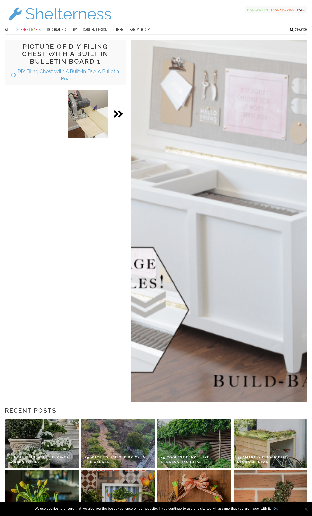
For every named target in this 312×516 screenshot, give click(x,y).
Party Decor (139, 30)
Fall (301, 10)
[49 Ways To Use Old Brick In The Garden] (118, 443)
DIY (74, 30)
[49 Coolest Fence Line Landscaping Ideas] (194, 443)
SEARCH (301, 30)
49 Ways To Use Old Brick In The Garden (115, 459)
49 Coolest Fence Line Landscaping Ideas (185, 459)
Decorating (56, 30)
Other (118, 30)
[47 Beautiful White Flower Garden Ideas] (42, 443)
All (7, 30)
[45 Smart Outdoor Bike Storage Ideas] (270, 443)
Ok (275, 508)
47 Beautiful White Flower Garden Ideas (39, 459)
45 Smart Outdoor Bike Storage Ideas (262, 459)
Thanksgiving (282, 10)
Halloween (257, 10)
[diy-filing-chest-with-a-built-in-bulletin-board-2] (88, 114)
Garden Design (95, 30)
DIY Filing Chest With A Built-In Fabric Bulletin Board (67, 75)
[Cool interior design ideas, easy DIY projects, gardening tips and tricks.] (60, 23)
